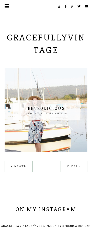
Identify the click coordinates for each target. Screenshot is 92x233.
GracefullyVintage (16, 226)
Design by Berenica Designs (68, 226)
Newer (20, 166)
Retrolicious (46, 108)
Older (72, 166)
